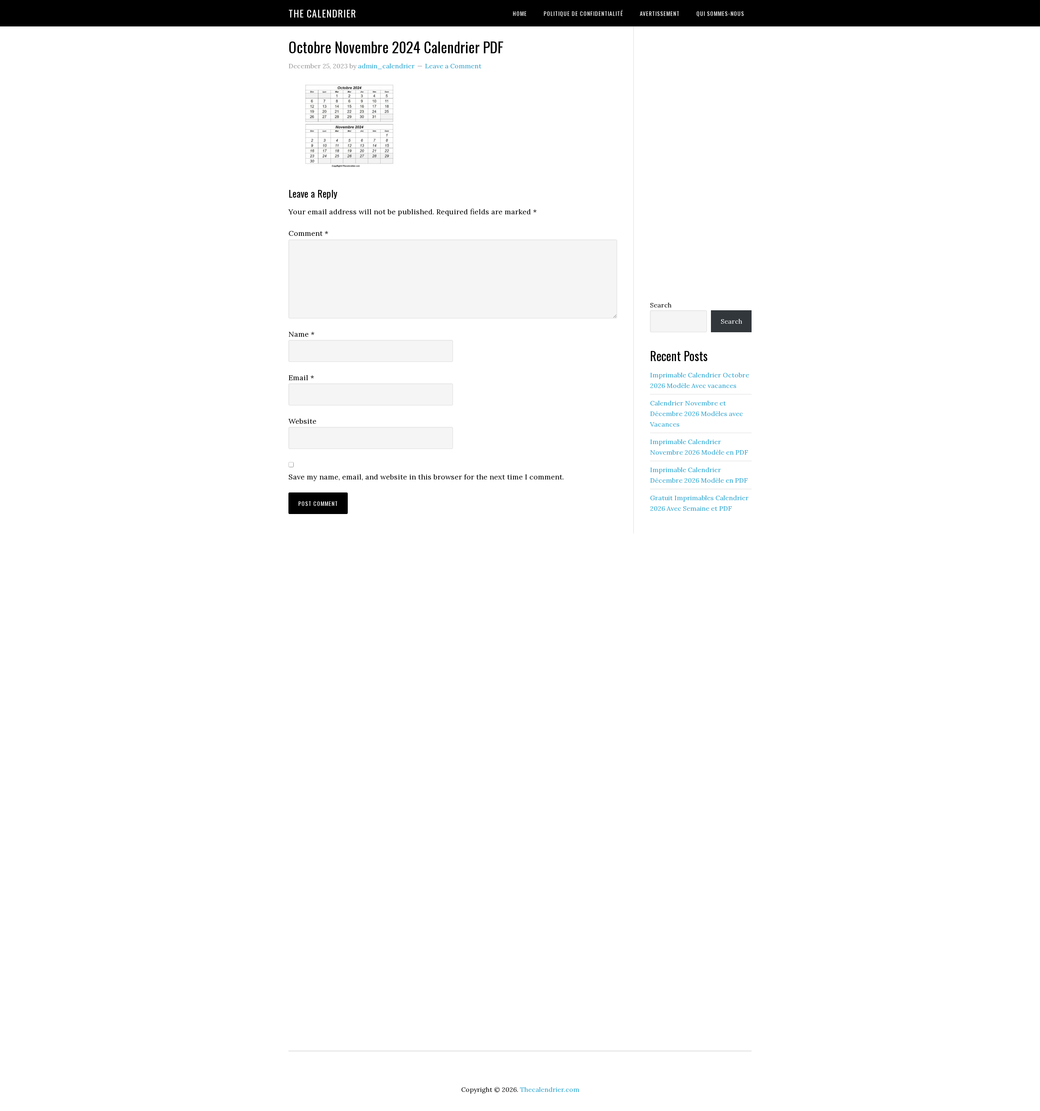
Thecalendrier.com (549, 1089)
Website (302, 421)
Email (301, 377)
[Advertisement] (701, 161)
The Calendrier (322, 13)
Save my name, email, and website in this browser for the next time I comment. (426, 476)
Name (301, 334)
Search (661, 305)
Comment (308, 233)
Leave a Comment (453, 66)
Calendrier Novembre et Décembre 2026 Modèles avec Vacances (696, 413)
